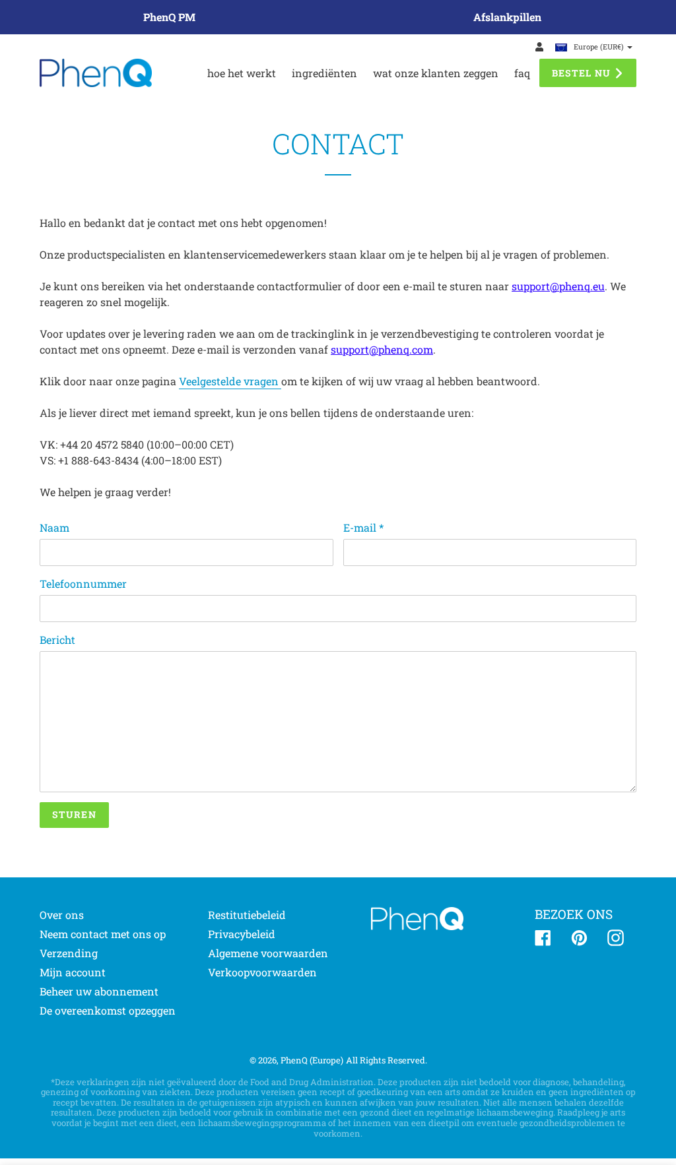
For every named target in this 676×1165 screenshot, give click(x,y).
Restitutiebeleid (247, 915)
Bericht (57, 639)
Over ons (62, 915)
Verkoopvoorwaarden (262, 972)
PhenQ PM (169, 17)
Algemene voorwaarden (268, 953)
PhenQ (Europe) (312, 1060)
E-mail (363, 527)
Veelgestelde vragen (230, 381)
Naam (54, 527)
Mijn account (73, 972)
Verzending (69, 953)
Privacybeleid (241, 934)
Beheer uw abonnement (99, 991)
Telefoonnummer (83, 583)
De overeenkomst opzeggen (108, 1010)
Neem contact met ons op (103, 934)
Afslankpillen (507, 17)
